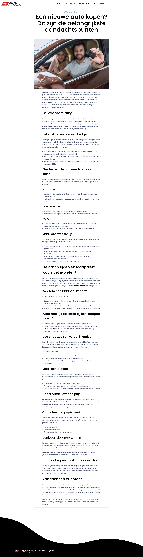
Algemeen (60, 3)
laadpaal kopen (79, 286)
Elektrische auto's (71, 12)
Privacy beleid (41, 550)
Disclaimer (51, 550)
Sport (95, 3)
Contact (23, 550)
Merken (88, 3)
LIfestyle (81, 3)
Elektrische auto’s (71, 3)
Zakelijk (101, 3)
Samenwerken (31, 550)
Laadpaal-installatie (51, 329)
